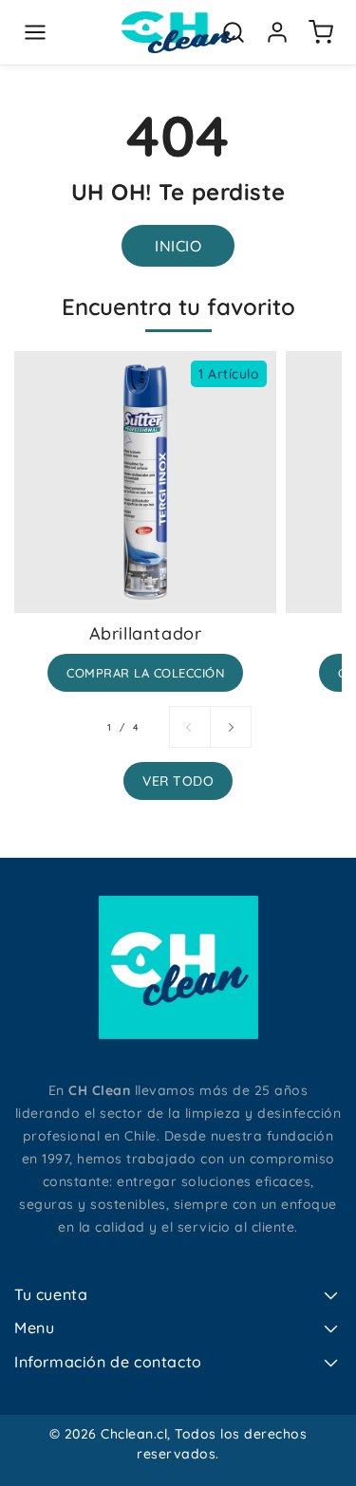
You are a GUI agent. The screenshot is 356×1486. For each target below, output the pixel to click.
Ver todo (178, 780)
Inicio (178, 245)
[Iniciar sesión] (277, 32)
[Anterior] (190, 727)
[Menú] (35, 32)
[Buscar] (233, 32)
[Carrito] (321, 32)
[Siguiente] (231, 727)
